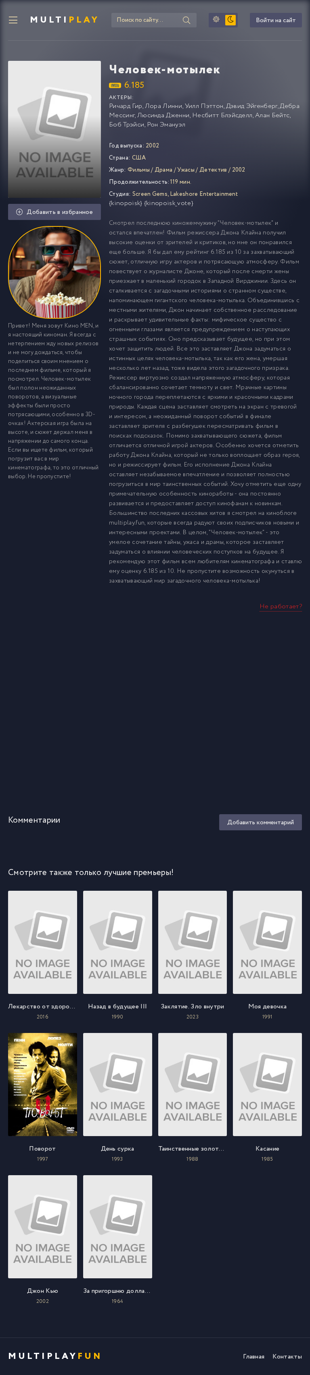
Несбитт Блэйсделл (222, 115)
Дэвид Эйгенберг (251, 106)
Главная (253, 1356)
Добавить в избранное (59, 212)
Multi (64, 20)
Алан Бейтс (272, 115)
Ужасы (186, 170)
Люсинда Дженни (163, 115)
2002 (238, 170)
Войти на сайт (276, 20)
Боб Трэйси (126, 124)
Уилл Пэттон (204, 106)
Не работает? (281, 606)
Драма (164, 170)
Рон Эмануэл (166, 124)
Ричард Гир (125, 106)
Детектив (213, 170)
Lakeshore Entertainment (204, 194)
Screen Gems (150, 194)
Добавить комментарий (260, 822)
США (139, 157)
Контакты (287, 1356)
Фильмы (139, 170)
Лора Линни (163, 106)
